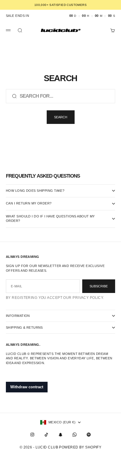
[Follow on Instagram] (32, 434)
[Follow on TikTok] (46, 434)
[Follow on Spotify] (88, 434)
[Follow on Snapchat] (60, 434)
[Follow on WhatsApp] (74, 434)
